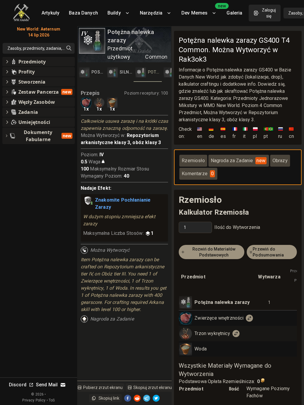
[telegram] (146, 398)
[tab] (91, 72)
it (245, 132)
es (223, 132)
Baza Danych (83, 13)
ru (280, 132)
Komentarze (198, 173)
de (211, 132)
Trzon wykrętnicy (212, 333)
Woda (200, 349)
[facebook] (127, 398)
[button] (38, 61)
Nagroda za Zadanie (238, 160)
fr (234, 132)
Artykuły (50, 13)
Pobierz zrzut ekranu (103, 387)
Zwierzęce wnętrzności (218, 318)
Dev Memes (201, 11)
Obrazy (280, 160)
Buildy (114, 13)
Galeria (234, 13)
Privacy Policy (33, 400)
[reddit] (137, 398)
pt (268, 132)
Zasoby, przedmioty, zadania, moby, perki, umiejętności (41, 48)
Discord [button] (17, 385)
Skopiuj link (109, 398)
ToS (52, 400)
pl (255, 132)
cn (291, 132)
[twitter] (156, 398)
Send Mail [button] (47, 385)
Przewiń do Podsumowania (268, 252)
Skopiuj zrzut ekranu (152, 387)
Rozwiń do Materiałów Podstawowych (213, 252)
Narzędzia (151, 13)
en (199, 132)
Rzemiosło (193, 160)
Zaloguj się (269, 13)
